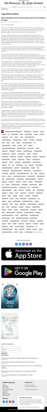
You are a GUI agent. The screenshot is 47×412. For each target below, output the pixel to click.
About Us (4, 385)
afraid (11, 137)
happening (16, 167)
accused (42, 131)
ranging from (41, 204)
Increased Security (31, 176)
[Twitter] (20, 244)
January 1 (24, 181)
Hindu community (27, 170)
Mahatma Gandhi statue (7, 190)
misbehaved (28, 190)
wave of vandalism (28, 232)
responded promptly (24, 209)
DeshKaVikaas (27, 156)
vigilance (41, 229)
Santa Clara (38, 212)
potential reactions (32, 198)
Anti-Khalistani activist (17, 140)
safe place (40, 209)
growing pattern (39, 165)
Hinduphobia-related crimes (23, 173)
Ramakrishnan (23, 204)
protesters (37, 201)
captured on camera (21, 148)
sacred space (33, 209)
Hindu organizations (37, 170)
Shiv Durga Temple (6, 218)
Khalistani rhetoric (33, 184)
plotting (16, 198)
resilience (10, 209)
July (3, 184)
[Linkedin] (23, 244)
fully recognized (19, 165)
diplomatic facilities (6, 159)
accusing (4, 134)
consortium (35, 154)
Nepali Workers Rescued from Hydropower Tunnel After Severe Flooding (18, 371)
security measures (24, 215)
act (8, 134)
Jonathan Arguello (38, 181)
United (16, 229)
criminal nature (5, 156)
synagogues (35, 223)
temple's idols (5, 226)
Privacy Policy (5, 388)
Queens (16, 204)
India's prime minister (10, 179)
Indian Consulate (20, 179)
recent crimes (14, 207)
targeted (42, 223)
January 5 (30, 181)
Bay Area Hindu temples (27, 142)
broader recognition (6, 145)
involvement (11, 181)
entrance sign (17, 162)
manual (15, 190)
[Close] (43, 396)
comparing (13, 154)
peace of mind (5, 198)
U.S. (36, 226)
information (4, 181)
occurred (21, 195)
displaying (14, 159)
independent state (40, 176)
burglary (14, 145)
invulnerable (18, 181)
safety (3, 212)
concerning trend (21, 154)
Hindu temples (5, 173)
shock (13, 218)
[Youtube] (27, 244)
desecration (20, 156)
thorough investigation (19, 226)
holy (31, 173)
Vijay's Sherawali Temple (7, 232)
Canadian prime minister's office (8, 148)
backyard (18, 142)
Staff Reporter (15, 22)
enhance (11, 162)
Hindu (38, 167)
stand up (4, 223)
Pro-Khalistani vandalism (27, 201)
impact (35, 173)
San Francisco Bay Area (29, 212)
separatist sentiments (34, 215)
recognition (21, 207)
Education (28, 159)
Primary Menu (4, 8)
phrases (11, 198)
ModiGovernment (40, 190)
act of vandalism (14, 134)
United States (21, 229)
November (15, 195)
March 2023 (21, 190)
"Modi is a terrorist (27, 131)
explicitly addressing (27, 162)
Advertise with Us (6, 394)
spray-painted (40, 221)
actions (21, 134)
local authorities (35, 187)
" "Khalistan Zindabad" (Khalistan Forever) (13, 131)
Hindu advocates (5, 170)
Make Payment (6, 395)
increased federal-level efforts (19, 176)
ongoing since (35, 195)
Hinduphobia (12, 173)
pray (39, 198)
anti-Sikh (25, 140)
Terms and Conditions (7, 389)
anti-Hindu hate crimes (29, 137)
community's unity (5, 154)
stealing (9, 223)
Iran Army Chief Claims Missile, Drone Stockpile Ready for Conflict (17, 375)
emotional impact (36, 159)
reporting (4, 209)
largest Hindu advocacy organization (9, 187)
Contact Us (5, 391)
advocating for (5, 137)
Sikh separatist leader (15, 221)
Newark (9, 195)
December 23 (13, 156)
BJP (34, 142)
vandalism (35, 229)
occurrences (27, 195)
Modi (34, 190)
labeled (40, 184)
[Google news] (30, 244)
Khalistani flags (25, 184)
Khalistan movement (15, 184)
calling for (30, 145)
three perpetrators (30, 226)
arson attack (31, 140)
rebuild (7, 207)
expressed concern (37, 162)
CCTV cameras (31, 148)
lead (29, 187)
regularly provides (36, 207)
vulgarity (21, 232)
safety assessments (11, 212)
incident (3, 176)
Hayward (33, 167)
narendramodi (31, 193)
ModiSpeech (4, 193)
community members (27, 151)
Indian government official (31, 179)
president (4, 201)
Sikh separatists (24, 221)
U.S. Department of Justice (7, 229)
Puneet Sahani (5, 204)
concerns (29, 154)
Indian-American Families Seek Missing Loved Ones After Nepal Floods (18, 362)
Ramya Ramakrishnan (32, 204)
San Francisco (19, 212)
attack (3, 142)
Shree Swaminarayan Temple (22, 218)
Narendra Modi (23, 193)
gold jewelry (31, 165)
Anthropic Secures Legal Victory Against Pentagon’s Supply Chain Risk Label (19, 358)
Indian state (40, 179)
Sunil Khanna (21, 223)
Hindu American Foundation (16, 170)
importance (41, 173)
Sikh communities (33, 218)
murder (16, 193)
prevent (9, 201)
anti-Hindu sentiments (6, 140)
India (3, 179)
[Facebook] (16, 244)
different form (42, 156)
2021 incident (35, 131)
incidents (9, 176)
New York (4, 195)
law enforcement (22, 187)
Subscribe (4, 392)
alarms (21, 137)
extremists (4, 165)
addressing (41, 134)
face (9, 165)
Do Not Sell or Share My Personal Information (29, 407)
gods (26, 165)
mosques (11, 193)
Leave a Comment (37, 232)
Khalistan (7, 184)
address (35, 134)
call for (25, 145)
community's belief (38, 151)
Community (19, 151)
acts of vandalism (28, 134)
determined (35, 156)
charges (37, 148)
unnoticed (29, 229)
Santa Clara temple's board (7, 215)
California (20, 145)
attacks (8, 142)
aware (13, 142)
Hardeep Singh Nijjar (25, 167)
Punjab (11, 204)
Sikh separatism (5, 221)
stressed (14, 223)
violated (15, 232)
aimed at (16, 137)
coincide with (4, 151)
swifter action (28, 223)
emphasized (4, 162)
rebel (3, 207)
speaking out (32, 221)
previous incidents (17, 201)
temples (11, 226)
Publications (5, 386)
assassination (39, 140)
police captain (23, 198)
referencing (28, 207)
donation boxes (21, 159)
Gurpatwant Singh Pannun (7, 167)
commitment (12, 151)
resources (16, 209)
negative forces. (39, 193)
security (16, 215)
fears (13, 165)
